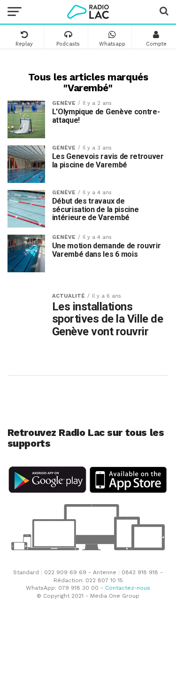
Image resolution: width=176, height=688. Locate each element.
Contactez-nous (127, 588)
